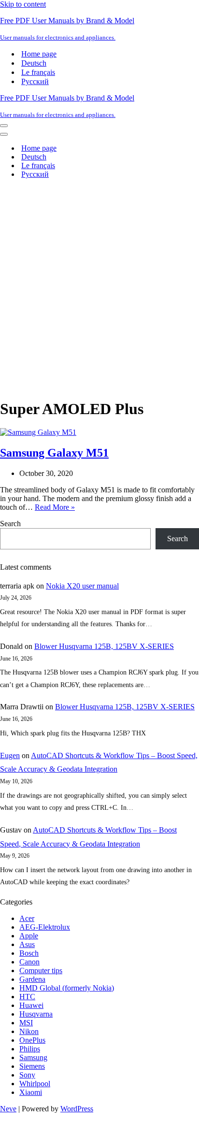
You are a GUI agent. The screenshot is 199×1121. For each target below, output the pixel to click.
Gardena (32, 979)
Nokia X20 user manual (82, 586)
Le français (38, 72)
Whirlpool (34, 1083)
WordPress (76, 1109)
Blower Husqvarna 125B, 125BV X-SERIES (104, 646)
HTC (27, 996)
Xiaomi (30, 1092)
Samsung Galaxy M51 (54, 452)
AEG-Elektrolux (44, 927)
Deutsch (33, 63)
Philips (29, 1049)
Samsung (33, 1057)
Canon (29, 962)
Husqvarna (36, 1014)
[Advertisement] (99, 286)
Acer (26, 918)
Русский (35, 81)
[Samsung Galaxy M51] (38, 432)
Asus (27, 944)
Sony (27, 1075)
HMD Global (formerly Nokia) (66, 988)
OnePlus (32, 1040)
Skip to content (23, 4)
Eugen (10, 755)
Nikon (29, 1031)
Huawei (31, 1005)
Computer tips (40, 970)
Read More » (55, 507)
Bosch (29, 953)
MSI (26, 1023)
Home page (39, 54)
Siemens (32, 1066)
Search (10, 523)
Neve (8, 1109)
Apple (28, 936)
